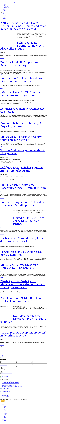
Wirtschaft (4, 16)
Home (15, 2)
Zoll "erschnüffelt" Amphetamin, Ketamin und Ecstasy (20, 64)
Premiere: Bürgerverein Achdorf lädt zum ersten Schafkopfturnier (23, 204)
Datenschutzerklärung (5, 395)
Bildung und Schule (6, 7)
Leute (4, 5)
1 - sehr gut (2, 367)
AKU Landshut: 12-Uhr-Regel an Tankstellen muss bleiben (20, 299)
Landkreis (5, 10)
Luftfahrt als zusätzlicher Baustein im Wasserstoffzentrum (21, 169)
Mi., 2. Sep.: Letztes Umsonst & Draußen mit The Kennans (19, 266)
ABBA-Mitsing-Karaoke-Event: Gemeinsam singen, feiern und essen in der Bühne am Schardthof (23, 25)
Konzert (5, 15)
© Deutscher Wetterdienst (3, 365)
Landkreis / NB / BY (5, 9)
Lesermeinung (4, 17)
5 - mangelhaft (3, 370)
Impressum (3, 394)
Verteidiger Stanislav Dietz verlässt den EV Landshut (21, 253)
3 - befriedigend (3, 369)
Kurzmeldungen (6, 411)
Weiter (3, 355)
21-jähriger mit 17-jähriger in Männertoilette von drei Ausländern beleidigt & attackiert (22, 284)
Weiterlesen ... (19, 38)
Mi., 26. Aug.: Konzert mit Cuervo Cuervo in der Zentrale (21, 138)
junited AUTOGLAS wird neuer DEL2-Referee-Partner (28, 220)
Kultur (3, 13)
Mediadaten (4, 18)
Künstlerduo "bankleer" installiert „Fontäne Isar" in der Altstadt (21, 80)
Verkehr (5, 8)
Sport (3, 12)
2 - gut (2, 368)
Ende (2, 356)
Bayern (5, 11)
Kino (4, 416)
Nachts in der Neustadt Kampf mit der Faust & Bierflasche (21, 240)
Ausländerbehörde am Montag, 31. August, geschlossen (21, 125)
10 (2, 354)
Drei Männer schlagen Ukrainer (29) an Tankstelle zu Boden (23, 318)
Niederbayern (5, 413)
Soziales (5, 4)
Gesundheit (3, 419)
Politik (4, 3)
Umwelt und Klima (6, 6)
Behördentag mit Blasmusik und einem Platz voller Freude (22, 45)
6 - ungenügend (3, 371)
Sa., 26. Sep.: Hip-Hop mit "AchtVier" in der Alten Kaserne (23, 334)
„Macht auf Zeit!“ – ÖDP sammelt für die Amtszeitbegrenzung (21, 94)
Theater (5, 14)
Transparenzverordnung (5, 396)
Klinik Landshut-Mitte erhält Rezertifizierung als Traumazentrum (23, 186)
